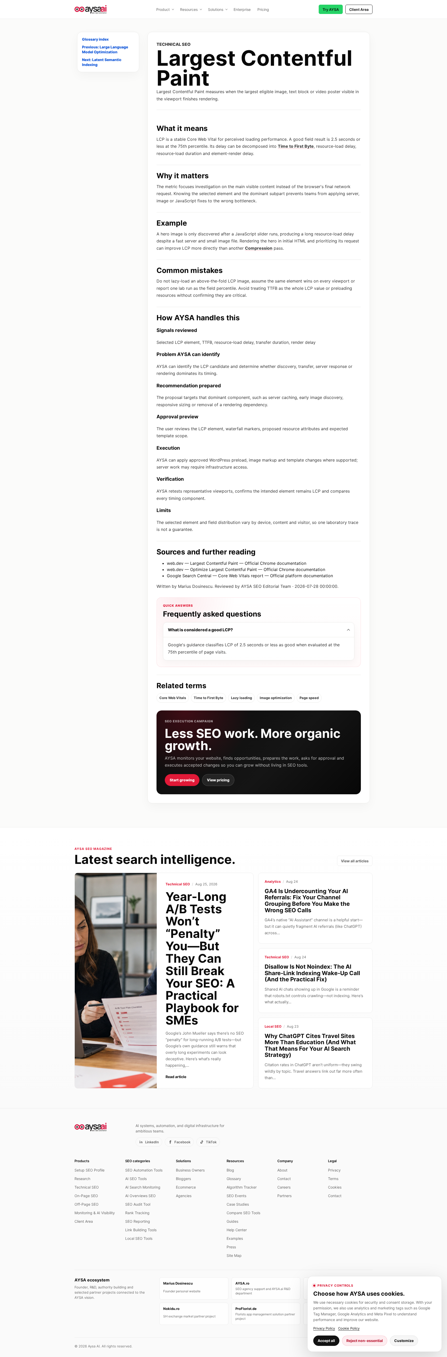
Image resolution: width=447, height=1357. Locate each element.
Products (81, 1161)
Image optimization (276, 698)
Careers (283, 1187)
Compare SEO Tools (243, 1213)
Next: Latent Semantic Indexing (101, 62)
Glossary (234, 1178)
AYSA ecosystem (92, 1279)
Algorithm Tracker (242, 1187)
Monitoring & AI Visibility (94, 1213)
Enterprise (242, 9)
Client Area (359, 9)
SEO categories (137, 1161)
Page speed (309, 698)
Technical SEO (178, 884)
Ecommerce (186, 1187)
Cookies (334, 1187)
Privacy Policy (324, 1328)
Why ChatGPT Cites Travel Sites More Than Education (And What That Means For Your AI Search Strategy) (310, 1045)
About (282, 1170)
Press (231, 1247)
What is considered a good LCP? (200, 629)
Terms (333, 1178)
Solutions (215, 9)
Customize (404, 1340)
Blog (230, 1170)
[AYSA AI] (90, 9)
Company (285, 1161)
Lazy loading (241, 698)
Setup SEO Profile (89, 1170)
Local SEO (273, 1026)
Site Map (234, 1255)
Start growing (182, 780)
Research (82, 1178)
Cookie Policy (349, 1328)
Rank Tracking (137, 1213)
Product (163, 9)
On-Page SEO (86, 1195)
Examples (235, 1238)
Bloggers (183, 1178)
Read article (176, 1076)
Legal (332, 1161)
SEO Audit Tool (137, 1204)
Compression (258, 248)
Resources (189, 9)
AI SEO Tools (136, 1178)
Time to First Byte (296, 146)
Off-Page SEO (86, 1204)
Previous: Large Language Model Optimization (105, 49)
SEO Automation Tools (143, 1170)
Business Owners (190, 1170)
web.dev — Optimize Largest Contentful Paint (212, 569)
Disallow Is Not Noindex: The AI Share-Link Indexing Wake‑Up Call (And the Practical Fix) (312, 973)
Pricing (263, 9)
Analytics (273, 881)
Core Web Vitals (172, 698)
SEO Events (236, 1195)
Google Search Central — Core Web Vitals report (215, 575)
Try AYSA (331, 9)
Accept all (326, 1340)
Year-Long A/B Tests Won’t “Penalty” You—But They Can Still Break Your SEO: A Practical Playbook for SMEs (202, 958)
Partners (284, 1195)
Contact (284, 1178)
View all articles (355, 861)
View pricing (218, 780)
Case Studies (238, 1204)
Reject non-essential (364, 1340)
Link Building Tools (141, 1230)
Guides (232, 1221)
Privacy (334, 1170)
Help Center (237, 1230)
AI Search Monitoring (142, 1187)
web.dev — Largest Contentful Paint (202, 563)
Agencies (183, 1195)
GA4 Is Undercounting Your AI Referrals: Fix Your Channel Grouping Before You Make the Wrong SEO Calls (307, 901)
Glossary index (95, 39)
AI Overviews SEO (140, 1195)
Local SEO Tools (138, 1238)
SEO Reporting (137, 1221)
